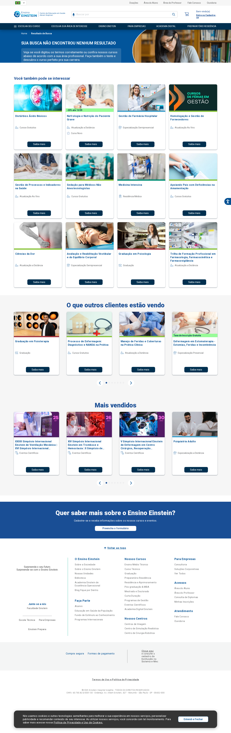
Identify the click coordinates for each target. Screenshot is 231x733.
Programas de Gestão (136, 600)
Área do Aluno (151, 3)
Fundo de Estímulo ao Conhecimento (95, 615)
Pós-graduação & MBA (137, 587)
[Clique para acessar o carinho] (187, 14)
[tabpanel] (36, 343)
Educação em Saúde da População (94, 610)
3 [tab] (112, 383)
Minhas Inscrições (184, 602)
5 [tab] (117, 383)
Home (24, 33)
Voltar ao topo (116, 547)
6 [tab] (120, 383)
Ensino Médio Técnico (136, 564)
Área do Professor (172, 3)
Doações (133, 3)
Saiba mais (39, 144)
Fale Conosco (194, 3)
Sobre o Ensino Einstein (87, 569)
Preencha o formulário (115, 528)
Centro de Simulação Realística (142, 628)
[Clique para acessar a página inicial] (39, 17)
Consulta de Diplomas (186, 597)
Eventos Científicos (135, 605)
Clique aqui (148, 651)
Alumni (78, 606)
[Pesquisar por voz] (74, 14)
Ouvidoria (211, 3)
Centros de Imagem (135, 624)
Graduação (130, 573)
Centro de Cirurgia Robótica (140, 633)
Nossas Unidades (84, 573)
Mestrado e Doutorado (137, 591)
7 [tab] (123, 383)
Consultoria (180, 564)
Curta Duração (132, 596)
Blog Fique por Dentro (86, 590)
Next (131, 383)
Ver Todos (179, 573)
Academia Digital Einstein (139, 609)
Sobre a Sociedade (85, 564)
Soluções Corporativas (186, 569)
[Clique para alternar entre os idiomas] (20, 2)
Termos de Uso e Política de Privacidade (115, 679)
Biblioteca (80, 578)
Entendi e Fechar (193, 719)
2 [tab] (109, 383)
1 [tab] (106, 383)
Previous (100, 383)
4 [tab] (115, 383)
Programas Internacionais (89, 619)
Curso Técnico (132, 569)
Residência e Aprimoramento (141, 582)
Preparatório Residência (138, 578)
